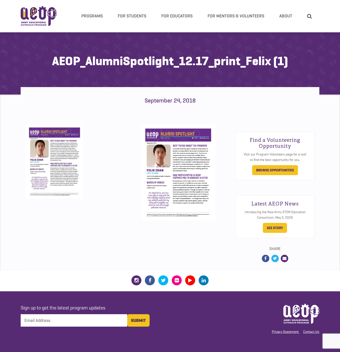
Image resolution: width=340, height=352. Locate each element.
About (285, 15)
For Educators (177, 15)
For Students (132, 15)
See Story (275, 228)
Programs (92, 15)
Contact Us (311, 332)
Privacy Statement (285, 332)
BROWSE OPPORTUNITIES (275, 170)
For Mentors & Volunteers (236, 15)
